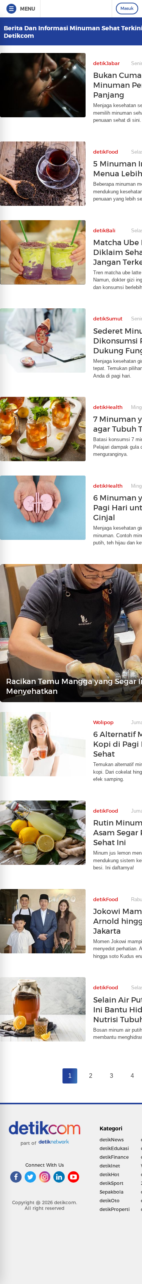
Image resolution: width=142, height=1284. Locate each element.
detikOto (110, 1200)
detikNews (112, 1140)
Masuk (127, 8)
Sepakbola (111, 1192)
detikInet (110, 1166)
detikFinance (114, 1157)
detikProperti (115, 1209)
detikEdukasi (114, 1148)
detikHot (109, 1174)
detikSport (111, 1183)
